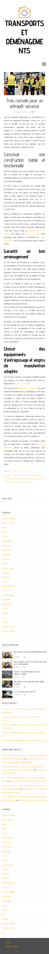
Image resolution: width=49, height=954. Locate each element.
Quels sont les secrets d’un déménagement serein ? (29, 781)
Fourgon (5, 559)
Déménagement (7, 541)
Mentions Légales (12, 946)
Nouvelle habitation (8, 595)
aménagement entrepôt (21, 475)
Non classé (6, 590)
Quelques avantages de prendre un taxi (33, 800)
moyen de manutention (22, 383)
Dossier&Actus (7, 550)
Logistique (30, 471)
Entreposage (6, 554)
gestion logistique (37, 475)
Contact (8, 942)
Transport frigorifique (9, 626)
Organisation (15, 471)
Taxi (3, 617)
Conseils (23, 471)
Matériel (4, 581)
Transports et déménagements (24, 37)
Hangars (5, 563)
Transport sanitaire (8, 631)
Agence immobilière (9, 518)
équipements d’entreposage (27, 388)
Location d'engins (8, 568)
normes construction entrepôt (15, 479)
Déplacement (6, 545)
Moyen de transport (8, 586)
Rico (32, 112)
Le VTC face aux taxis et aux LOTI (25, 692)
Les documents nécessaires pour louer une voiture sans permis (24, 740)
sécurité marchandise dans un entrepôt (18, 482)
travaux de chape (32, 234)
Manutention (6, 577)
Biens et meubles (8, 523)
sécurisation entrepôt (35, 479)
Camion (4, 527)
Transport (5, 622)
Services (5, 608)
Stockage (5, 613)
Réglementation (7, 604)
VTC (3, 635)
